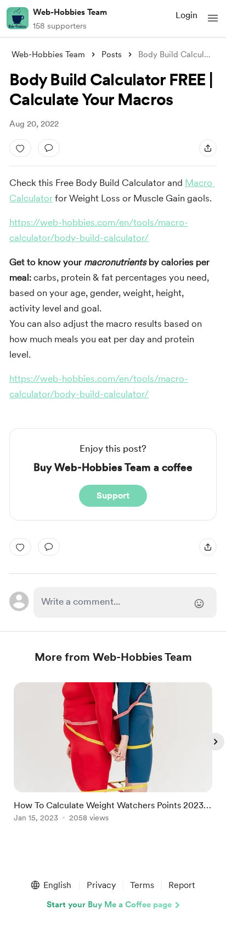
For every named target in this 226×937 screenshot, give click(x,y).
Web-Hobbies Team (70, 12)
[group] (113, 758)
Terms (142, 885)
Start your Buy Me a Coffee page (109, 904)
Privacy (101, 885)
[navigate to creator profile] (18, 18)
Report (181, 885)
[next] (215, 741)
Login (186, 15)
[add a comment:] (49, 148)
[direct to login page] (125, 602)
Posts (111, 54)
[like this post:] (20, 148)
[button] (212, 18)
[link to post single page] (113, 754)
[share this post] (208, 148)
